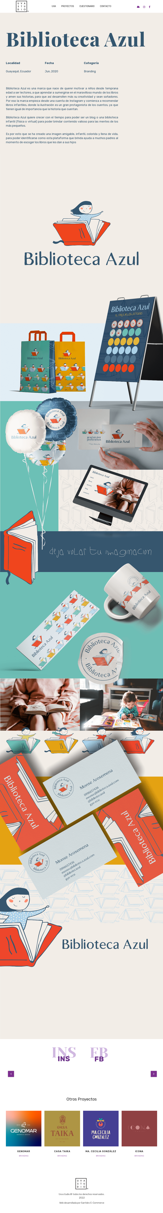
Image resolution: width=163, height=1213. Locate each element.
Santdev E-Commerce (92, 1203)
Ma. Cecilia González (100, 1151)
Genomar (23, 1151)
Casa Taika (62, 1151)
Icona (139, 1151)
